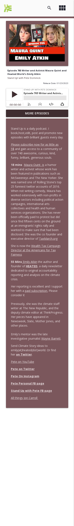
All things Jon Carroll (24, 398)
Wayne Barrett (51, 338)
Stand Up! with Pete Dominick (23, 77)
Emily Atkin (29, 262)
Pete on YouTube (22, 362)
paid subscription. (36, 291)
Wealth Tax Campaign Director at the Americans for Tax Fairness (35, 250)
